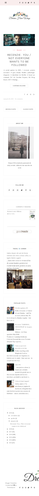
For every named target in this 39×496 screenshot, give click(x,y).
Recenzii (19, 50)
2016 (10, 434)
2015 (10, 437)
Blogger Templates (11, 483)
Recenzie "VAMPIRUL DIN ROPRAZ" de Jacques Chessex (23, 327)
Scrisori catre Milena (14, 211)
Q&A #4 (18, 365)
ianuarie (13, 421)
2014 (10, 440)
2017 (10, 432)
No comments (19, 99)
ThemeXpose (11, 487)
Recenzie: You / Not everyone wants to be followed (19, 59)
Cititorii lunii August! (22, 381)
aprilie (13, 418)
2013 (10, 443)
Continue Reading (19, 85)
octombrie (14, 415)
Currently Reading (23, 207)
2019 (10, 413)
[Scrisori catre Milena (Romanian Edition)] (32, 219)
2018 (10, 429)
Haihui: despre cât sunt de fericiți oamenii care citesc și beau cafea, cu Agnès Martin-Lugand (19, 255)
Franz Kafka (12, 213)
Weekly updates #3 (21, 308)
